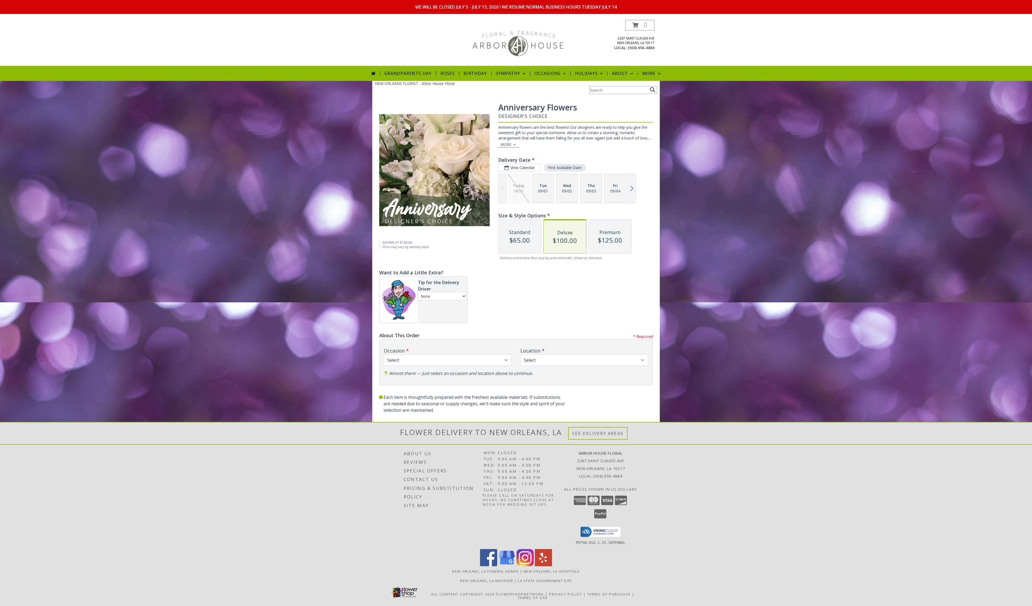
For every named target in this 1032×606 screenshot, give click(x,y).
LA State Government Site (545, 580)
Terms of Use (533, 597)
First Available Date (565, 167)
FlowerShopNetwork (520, 594)
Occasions (548, 73)
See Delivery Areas (598, 433)
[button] (639, 25)
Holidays (586, 73)
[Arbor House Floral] (518, 42)
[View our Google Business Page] (506, 564)
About (620, 73)
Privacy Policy (565, 594)
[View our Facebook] (488, 564)
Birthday (475, 73)
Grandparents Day (408, 73)
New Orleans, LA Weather (486, 580)
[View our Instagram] (525, 564)
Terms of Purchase (609, 594)
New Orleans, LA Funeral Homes (485, 571)
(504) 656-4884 (641, 47)
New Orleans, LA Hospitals (552, 571)
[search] (652, 90)
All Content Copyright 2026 (462, 594)
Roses (447, 73)
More (648, 73)
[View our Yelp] (543, 564)
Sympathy (508, 73)
